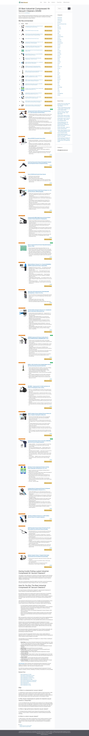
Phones (58, 76)
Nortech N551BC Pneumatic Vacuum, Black (31, 30)
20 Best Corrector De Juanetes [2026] (26, 725)
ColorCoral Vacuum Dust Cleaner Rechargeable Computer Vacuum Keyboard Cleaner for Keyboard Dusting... (39, 163)
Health (58, 60)
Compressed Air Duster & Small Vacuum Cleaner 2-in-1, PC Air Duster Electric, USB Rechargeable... (39, 191)
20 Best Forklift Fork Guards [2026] (25, 726)
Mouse (58, 72)
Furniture (59, 50)
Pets (58, 74)
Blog (49, 2)
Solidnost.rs (46, 734)
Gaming (58, 57)
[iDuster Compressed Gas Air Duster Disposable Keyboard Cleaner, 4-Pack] (22, 50)
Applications (59, 19)
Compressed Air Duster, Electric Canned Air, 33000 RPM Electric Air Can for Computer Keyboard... (39, 441)
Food (58, 49)
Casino (58, 31)
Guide (58, 58)
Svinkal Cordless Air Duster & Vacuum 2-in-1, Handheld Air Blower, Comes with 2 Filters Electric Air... (39, 310)
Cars (58, 30)
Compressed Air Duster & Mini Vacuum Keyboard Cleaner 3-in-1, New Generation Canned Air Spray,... (39, 112)
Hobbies (59, 61)
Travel (58, 91)
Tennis (58, 85)
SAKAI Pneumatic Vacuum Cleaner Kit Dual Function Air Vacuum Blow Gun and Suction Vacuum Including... (39, 528)
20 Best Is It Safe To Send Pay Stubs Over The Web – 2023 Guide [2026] (63, 112)
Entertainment (60, 42)
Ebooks (58, 38)
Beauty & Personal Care (61, 23)
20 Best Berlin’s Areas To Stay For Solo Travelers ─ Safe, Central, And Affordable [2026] (63, 119)
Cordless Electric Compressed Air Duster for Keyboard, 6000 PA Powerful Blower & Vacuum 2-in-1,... (39, 489)
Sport (58, 82)
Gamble (58, 52)
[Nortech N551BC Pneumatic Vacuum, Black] (22, 30)
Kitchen (58, 68)
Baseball (59, 22)
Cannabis (59, 28)
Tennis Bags (59, 87)
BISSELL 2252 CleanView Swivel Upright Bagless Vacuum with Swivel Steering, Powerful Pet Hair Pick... (39, 365)
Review (45, 2)
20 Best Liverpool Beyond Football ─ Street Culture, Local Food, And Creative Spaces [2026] (63, 108)
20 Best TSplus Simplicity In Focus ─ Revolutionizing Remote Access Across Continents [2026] (63, 131)
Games (58, 55)
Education (59, 39)
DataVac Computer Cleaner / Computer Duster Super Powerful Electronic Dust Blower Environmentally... (38, 556)
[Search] (69, 8)
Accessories (59, 17)
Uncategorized (60, 93)
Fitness (58, 47)
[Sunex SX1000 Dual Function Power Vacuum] (22, 38)
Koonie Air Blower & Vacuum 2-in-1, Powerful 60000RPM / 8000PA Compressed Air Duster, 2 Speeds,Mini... (39, 265)
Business (59, 27)
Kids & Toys (59, 66)
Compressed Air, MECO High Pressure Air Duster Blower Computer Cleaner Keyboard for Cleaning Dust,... (39, 218)
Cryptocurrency (60, 36)
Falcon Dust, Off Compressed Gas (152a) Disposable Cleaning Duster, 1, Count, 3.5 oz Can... (38, 292)
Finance (58, 46)
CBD (58, 33)
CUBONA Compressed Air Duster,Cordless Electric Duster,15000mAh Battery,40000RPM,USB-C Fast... (38, 338)
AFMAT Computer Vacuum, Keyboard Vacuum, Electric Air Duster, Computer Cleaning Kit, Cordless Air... (39, 414)
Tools (58, 90)
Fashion (58, 44)
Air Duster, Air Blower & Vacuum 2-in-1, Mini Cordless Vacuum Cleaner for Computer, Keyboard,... (38, 516)
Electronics (59, 41)
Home (41, 2)
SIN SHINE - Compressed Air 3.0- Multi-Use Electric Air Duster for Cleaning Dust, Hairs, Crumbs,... (39, 387)
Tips (58, 88)
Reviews (21, 724)
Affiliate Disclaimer (66, 2)
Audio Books (59, 20)
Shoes (58, 80)
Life (58, 71)
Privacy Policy (59, 2)
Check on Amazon (49, 26)
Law (58, 69)
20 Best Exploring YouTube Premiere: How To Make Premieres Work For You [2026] (63, 135)
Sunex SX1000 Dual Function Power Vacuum (32, 38)
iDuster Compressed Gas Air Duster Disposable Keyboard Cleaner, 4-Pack (39, 245)
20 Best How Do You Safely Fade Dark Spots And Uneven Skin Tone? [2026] (63, 104)
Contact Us (53, 2)
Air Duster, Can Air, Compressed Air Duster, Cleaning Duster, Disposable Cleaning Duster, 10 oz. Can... (38, 468)
